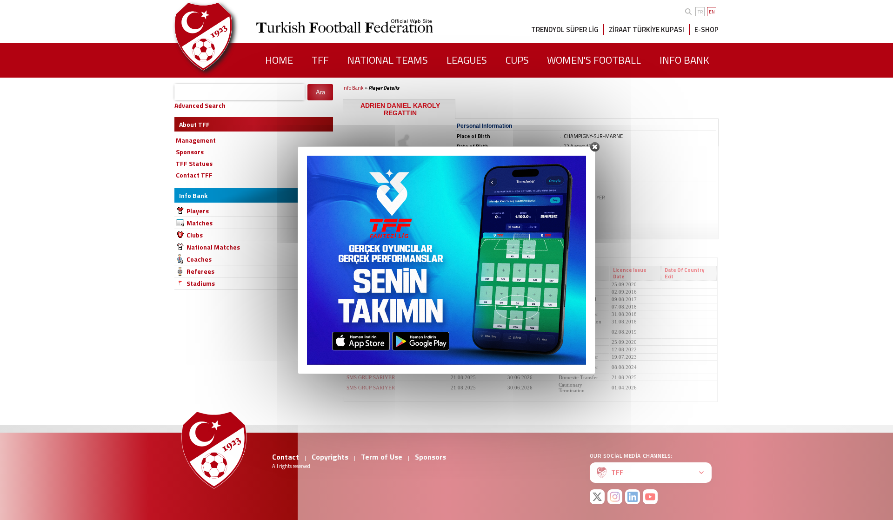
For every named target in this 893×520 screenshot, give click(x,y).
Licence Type (576, 273)
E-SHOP (706, 29)
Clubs (195, 235)
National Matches (213, 247)
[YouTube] (650, 496)
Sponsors (430, 456)
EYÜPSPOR (360, 357)
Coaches (199, 259)
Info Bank (353, 88)
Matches (200, 223)
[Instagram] (614, 496)
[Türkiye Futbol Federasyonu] (218, 36)
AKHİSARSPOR (364, 314)
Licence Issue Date (629, 273)
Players (198, 211)
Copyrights (330, 456)
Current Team (365, 273)
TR (700, 11)
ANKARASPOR (364, 292)
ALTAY (355, 342)
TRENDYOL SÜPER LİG (565, 29)
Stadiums (201, 283)
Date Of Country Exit (685, 273)
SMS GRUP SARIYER (371, 377)
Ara (320, 92)
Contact (285, 456)
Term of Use (381, 456)
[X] (597, 496)
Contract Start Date (472, 273)
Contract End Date (525, 273)
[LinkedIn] (632, 496)
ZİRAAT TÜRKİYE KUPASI (646, 29)
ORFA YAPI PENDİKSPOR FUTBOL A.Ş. (392, 349)
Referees (200, 271)
